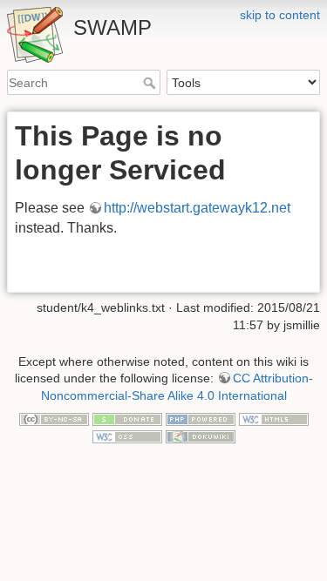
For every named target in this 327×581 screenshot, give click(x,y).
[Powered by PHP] (200, 419)
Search (151, 83)
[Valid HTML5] (274, 419)
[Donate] (127, 419)
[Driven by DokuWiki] (200, 436)
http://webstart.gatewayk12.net (197, 207)
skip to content (280, 15)
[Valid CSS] (127, 436)
